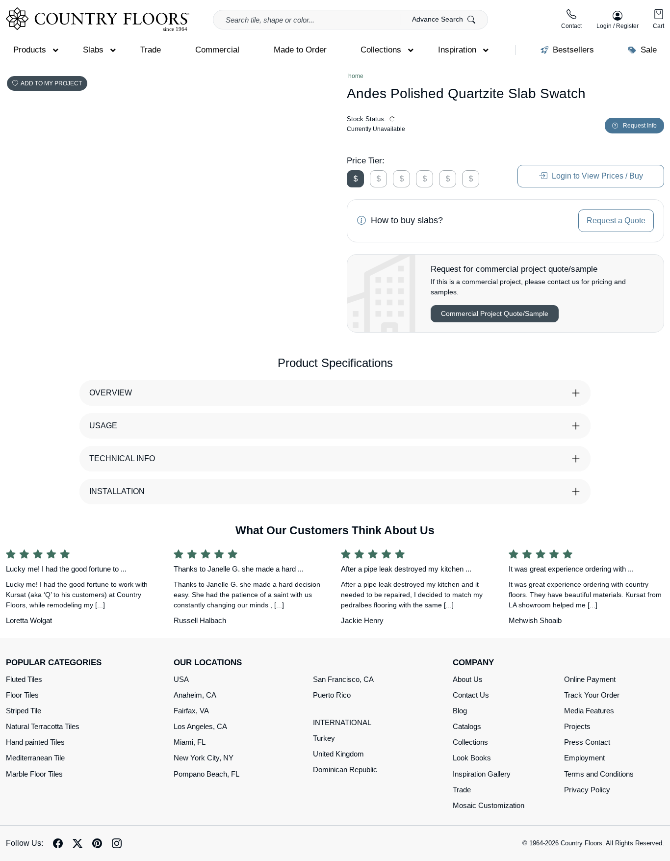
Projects (577, 726)
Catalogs (467, 726)
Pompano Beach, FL (206, 774)
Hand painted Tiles (35, 742)
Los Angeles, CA (200, 726)
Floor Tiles (22, 695)
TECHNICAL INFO (122, 458)
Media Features (589, 710)
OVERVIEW (110, 393)
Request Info (640, 125)
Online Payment (590, 679)
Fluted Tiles (24, 679)
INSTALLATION (117, 491)
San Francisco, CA (343, 679)
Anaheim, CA (195, 695)
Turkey (324, 738)
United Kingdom (338, 754)
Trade (462, 789)
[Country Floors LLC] (97, 19)
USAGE (103, 425)
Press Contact (587, 742)
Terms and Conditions (599, 774)
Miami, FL (190, 742)
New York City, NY (203, 758)
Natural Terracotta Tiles (42, 726)
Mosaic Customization (488, 805)
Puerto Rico (332, 695)
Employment (584, 758)
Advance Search (438, 19)
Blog (460, 710)
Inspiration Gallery (482, 774)
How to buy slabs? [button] (405, 220)
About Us (468, 679)
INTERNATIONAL (342, 722)
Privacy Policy (587, 789)
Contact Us (471, 695)
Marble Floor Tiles (34, 774)
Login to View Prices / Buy (596, 176)
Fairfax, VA (191, 710)
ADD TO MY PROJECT (51, 83)
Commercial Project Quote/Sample (494, 313)
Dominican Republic (345, 769)
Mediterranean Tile (35, 758)
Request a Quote (616, 220)
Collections (470, 742)
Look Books (472, 758)
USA (181, 679)
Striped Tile (23, 710)
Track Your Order (591, 695)
